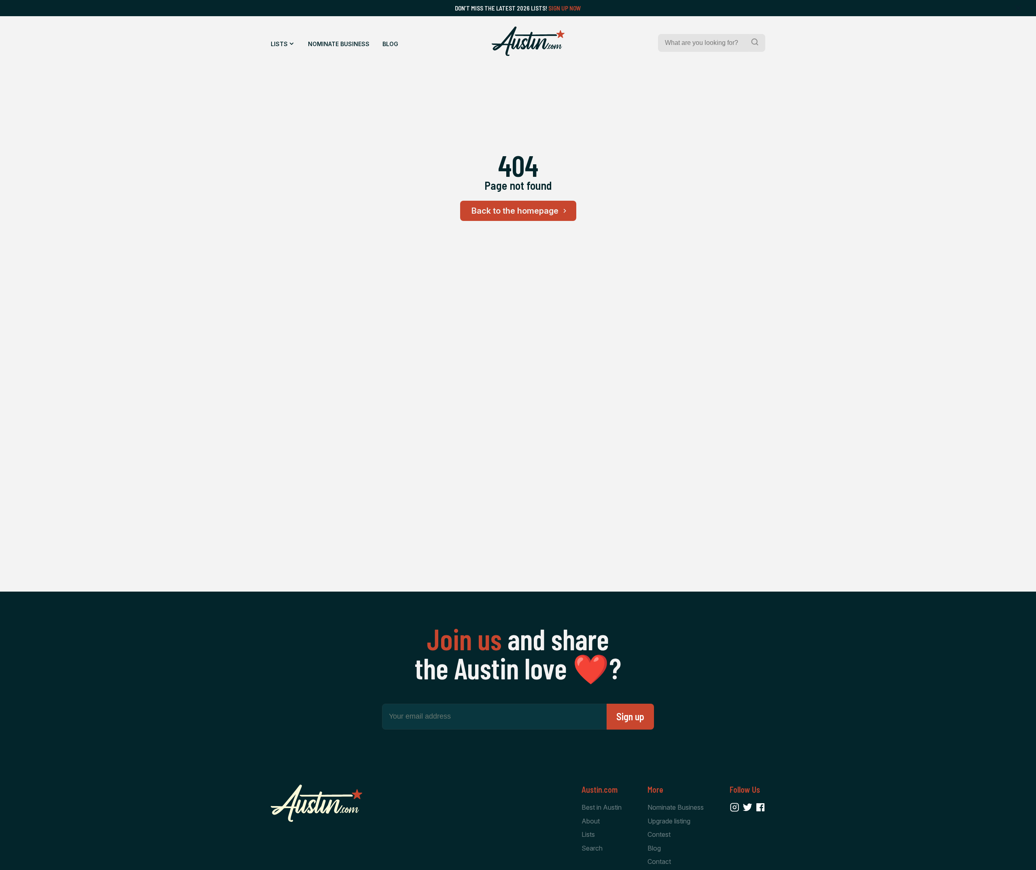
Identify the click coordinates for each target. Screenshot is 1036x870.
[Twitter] (747, 807)
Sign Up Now (564, 8)
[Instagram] (734, 807)
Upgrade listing (669, 821)
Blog (390, 43)
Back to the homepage (514, 211)
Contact (659, 861)
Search (592, 848)
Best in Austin (602, 807)
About (591, 821)
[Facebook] (760, 807)
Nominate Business (338, 43)
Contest (659, 834)
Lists (279, 43)
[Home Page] (528, 41)
